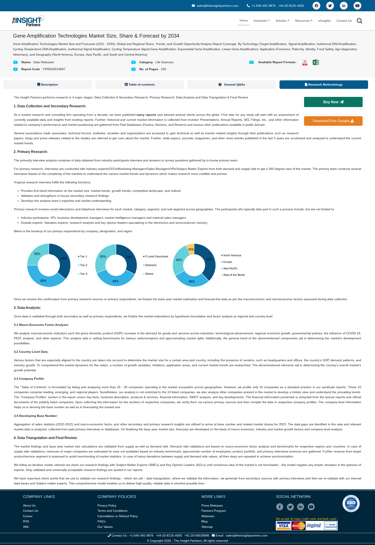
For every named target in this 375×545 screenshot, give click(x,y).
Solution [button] (281, 20)
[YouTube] (357, 6)
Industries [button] (260, 20)
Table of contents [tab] (141, 84)
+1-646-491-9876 (263, 5)
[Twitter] (330, 6)
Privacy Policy (106, 505)
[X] (291, 510)
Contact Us (344, 20)
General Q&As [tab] (234, 84)
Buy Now (331, 102)
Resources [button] (302, 20)
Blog (204, 521)
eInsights (324, 20)
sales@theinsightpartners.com (217, 5)
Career (28, 516)
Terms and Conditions (112, 510)
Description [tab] (49, 84)
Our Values (105, 526)
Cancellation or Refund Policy (117, 516)
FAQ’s (101, 521)
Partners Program (213, 510)
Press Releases (212, 505)
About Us (29, 505)
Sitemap (207, 526)
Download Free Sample (331, 121)
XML (26, 526)
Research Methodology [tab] (325, 84)
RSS (26, 521)
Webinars (207, 516)
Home (244, 20)
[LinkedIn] (344, 6)
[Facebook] (316, 6)
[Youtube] (312, 510)
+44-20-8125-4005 (291, 5)
